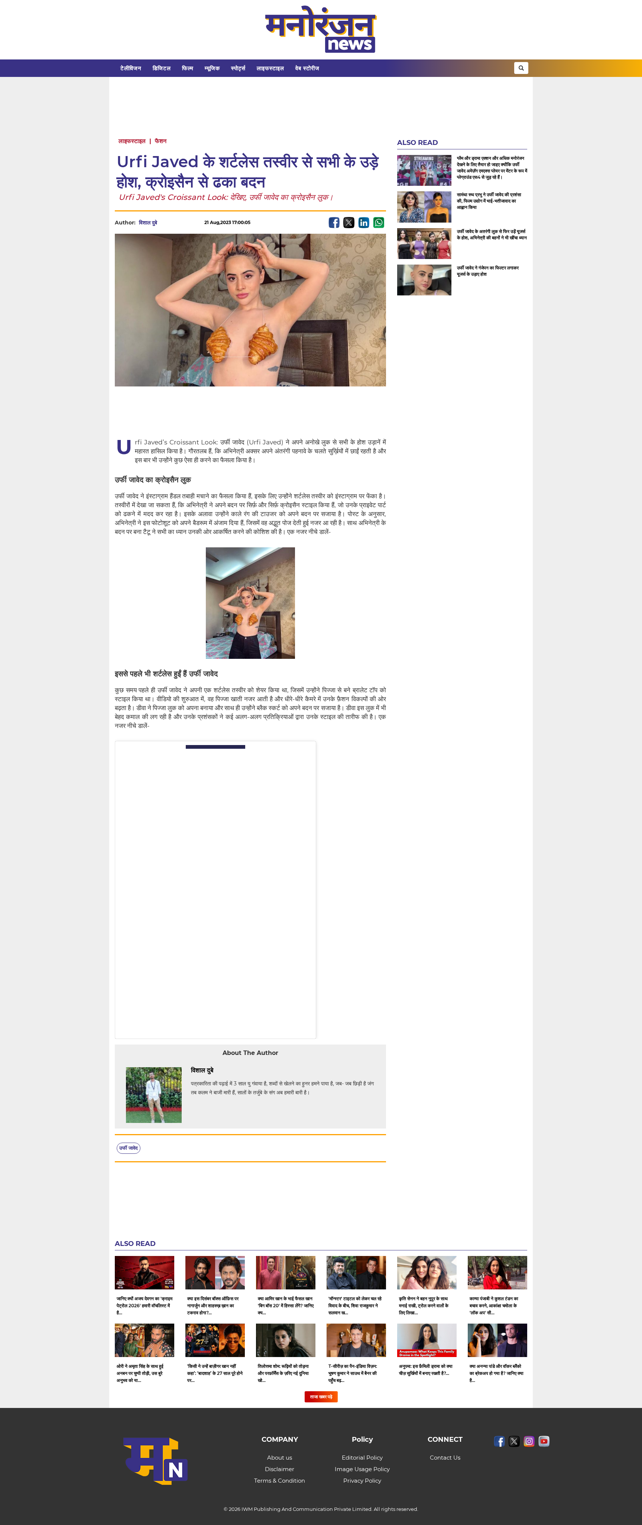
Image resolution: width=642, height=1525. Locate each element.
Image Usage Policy (362, 1469)
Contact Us (445, 1457)
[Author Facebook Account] (230, 1070)
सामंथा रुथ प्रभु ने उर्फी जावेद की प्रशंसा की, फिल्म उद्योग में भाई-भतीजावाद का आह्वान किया (489, 201)
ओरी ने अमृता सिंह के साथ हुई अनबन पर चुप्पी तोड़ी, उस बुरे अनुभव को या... (140, 1373)
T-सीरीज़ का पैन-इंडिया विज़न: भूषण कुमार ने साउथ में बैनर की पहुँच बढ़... (352, 1373)
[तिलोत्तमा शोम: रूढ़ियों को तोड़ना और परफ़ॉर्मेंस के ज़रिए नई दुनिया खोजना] (285, 1340)
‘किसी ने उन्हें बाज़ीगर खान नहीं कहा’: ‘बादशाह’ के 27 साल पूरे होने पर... (215, 1373)
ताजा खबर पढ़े (321, 1396)
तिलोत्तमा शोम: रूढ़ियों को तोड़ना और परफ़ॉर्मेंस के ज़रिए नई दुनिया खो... (283, 1373)
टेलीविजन (131, 68)
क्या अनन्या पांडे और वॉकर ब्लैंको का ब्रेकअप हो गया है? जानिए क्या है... (496, 1373)
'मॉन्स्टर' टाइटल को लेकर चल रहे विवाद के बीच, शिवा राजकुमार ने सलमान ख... (355, 1305)
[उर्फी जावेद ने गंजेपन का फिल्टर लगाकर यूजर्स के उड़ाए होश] (424, 280)
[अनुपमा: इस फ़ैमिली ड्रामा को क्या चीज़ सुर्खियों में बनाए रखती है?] (427, 1340)
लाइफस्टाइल (270, 68)
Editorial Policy (362, 1457)
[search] (521, 68)
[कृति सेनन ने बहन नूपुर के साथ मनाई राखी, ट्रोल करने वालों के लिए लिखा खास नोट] (427, 1272)
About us (279, 1457)
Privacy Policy (362, 1480)
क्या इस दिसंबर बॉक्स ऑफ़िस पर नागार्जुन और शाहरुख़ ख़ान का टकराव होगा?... (213, 1305)
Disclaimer (279, 1469)
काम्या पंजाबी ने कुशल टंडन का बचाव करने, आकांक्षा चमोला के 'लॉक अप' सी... (494, 1305)
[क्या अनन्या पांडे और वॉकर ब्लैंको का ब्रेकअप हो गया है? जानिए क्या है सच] (497, 1340)
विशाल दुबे (148, 222)
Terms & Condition (279, 1480)
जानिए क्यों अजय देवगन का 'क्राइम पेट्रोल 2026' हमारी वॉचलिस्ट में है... (144, 1305)
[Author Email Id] (218, 1070)
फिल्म (188, 68)
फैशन (160, 141)
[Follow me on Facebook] (164, 222)
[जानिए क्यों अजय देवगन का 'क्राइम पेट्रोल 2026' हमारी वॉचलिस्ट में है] (144, 1272)
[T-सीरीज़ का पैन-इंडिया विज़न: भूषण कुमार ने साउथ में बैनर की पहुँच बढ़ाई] (356, 1340)
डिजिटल (162, 68)
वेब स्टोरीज (307, 68)
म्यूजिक (212, 68)
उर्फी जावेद (128, 1148)
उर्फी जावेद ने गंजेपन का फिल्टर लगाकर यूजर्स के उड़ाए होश (488, 271)
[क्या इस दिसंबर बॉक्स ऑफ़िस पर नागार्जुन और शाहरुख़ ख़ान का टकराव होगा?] (215, 1272)
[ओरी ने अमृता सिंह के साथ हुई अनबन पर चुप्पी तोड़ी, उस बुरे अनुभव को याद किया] (144, 1340)
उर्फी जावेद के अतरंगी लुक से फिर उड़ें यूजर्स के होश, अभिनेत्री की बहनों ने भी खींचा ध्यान (492, 234)
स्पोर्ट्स (238, 68)
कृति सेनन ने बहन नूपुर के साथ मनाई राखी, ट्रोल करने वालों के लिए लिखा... (423, 1305)
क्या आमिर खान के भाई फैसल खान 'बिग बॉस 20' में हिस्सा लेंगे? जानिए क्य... (286, 1305)
